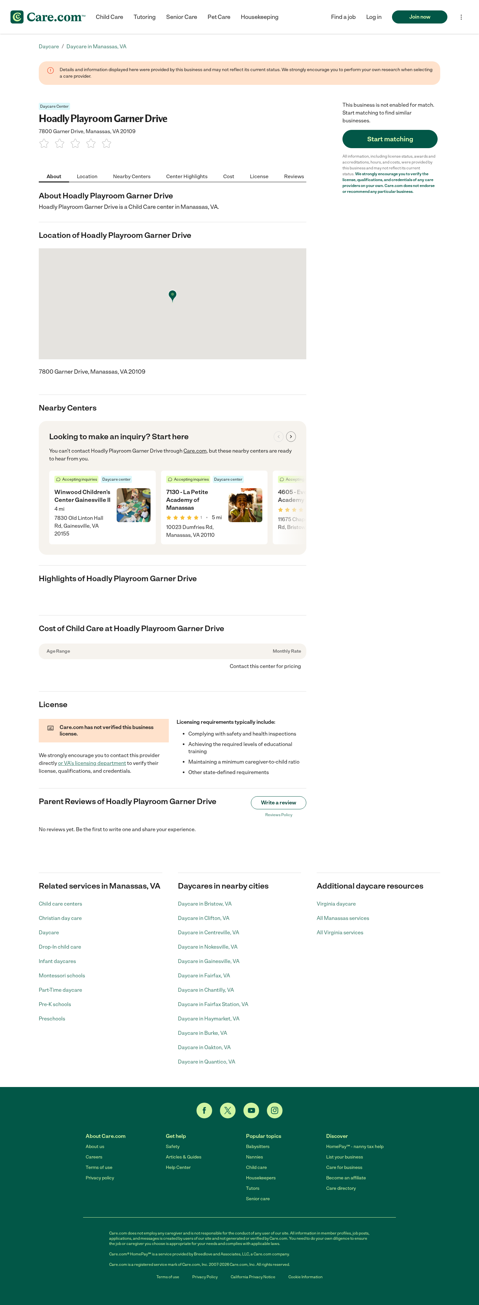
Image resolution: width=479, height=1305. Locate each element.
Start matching (390, 139)
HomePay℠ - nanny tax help (355, 1146)
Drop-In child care (60, 947)
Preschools (52, 1019)
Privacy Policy (205, 1277)
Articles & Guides (183, 1157)
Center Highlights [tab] (187, 176)
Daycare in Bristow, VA (205, 904)
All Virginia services (340, 932)
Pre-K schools (55, 1004)
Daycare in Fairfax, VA (204, 975)
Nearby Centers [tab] (132, 176)
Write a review (278, 803)
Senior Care (181, 17)
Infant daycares (57, 961)
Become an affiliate (346, 1178)
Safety (173, 1146)
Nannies (254, 1157)
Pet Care (219, 17)
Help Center (178, 1167)
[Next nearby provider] (291, 436)
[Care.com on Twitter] (228, 1110)
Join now (419, 17)
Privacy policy (100, 1178)
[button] (374, 17)
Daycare (49, 932)
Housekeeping (260, 17)
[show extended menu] (461, 17)
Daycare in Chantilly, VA (206, 990)
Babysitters (257, 1146)
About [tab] (54, 176)
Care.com (195, 451)
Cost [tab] (228, 176)
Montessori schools (62, 975)
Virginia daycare (336, 904)
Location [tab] (87, 176)
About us (95, 1146)
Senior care (258, 1199)
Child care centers (60, 904)
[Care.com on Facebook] (204, 1110)
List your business (344, 1157)
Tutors (252, 1188)
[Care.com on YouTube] (251, 1110)
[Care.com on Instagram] (275, 1110)
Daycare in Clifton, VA (203, 918)
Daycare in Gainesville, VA (209, 961)
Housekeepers (261, 1178)
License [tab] (259, 176)
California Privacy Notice (253, 1277)
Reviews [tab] (294, 176)
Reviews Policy (278, 815)
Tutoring (145, 17)
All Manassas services (343, 918)
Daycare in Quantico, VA (206, 1062)
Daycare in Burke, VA (202, 1033)
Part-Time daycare (60, 990)
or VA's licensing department (92, 763)
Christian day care (60, 918)
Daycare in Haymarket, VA (209, 1019)
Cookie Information (305, 1277)
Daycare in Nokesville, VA (208, 947)
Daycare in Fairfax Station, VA (213, 1004)
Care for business (344, 1167)
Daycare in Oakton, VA (204, 1047)
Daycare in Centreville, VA (208, 932)
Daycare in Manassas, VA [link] (96, 46)
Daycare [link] (49, 46)
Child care (256, 1167)
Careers (94, 1157)
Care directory (341, 1188)
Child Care (109, 17)
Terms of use (99, 1167)
